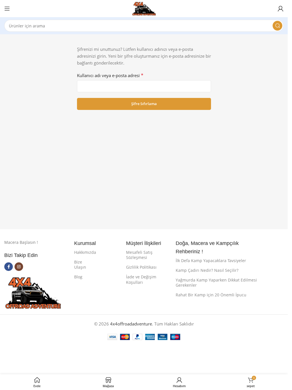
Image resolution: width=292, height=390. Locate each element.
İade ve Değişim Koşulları (141, 279)
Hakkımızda (83, 252)
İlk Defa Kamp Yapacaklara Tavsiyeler (211, 260)
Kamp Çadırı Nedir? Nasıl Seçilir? (207, 270)
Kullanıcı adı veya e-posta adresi (110, 75)
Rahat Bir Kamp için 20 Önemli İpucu (211, 294)
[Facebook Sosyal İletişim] (8, 266)
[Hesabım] (280, 8)
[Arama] (277, 26)
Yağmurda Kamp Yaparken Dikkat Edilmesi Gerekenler (216, 282)
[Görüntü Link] (32, 292)
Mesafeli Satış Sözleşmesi (139, 255)
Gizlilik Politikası (141, 267)
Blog (78, 277)
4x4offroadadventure (131, 324)
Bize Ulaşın (80, 264)
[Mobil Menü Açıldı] (7, 8)
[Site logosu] (144, 8)
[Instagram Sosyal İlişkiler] (19, 266)
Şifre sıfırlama (144, 103)
